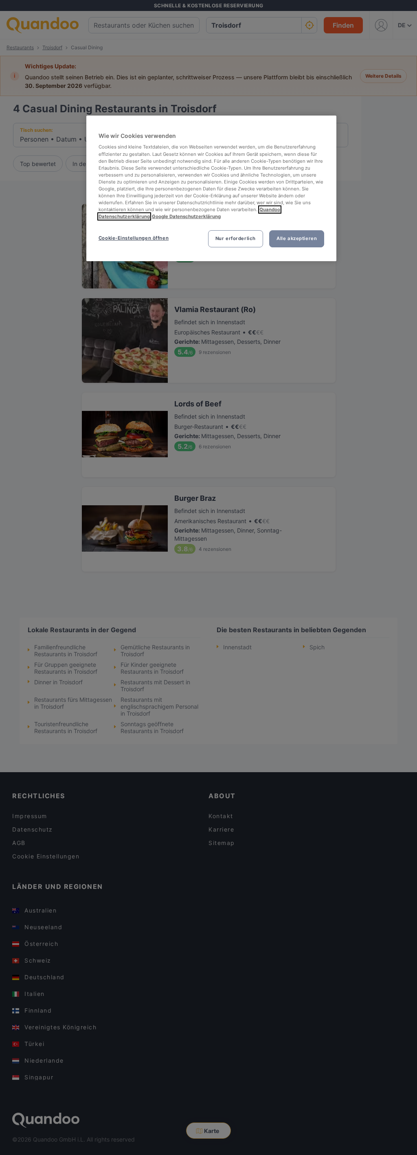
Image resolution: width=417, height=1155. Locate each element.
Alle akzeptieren (297, 238)
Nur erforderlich (235, 238)
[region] (211, 188)
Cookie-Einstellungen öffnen (134, 238)
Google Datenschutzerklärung (186, 216)
